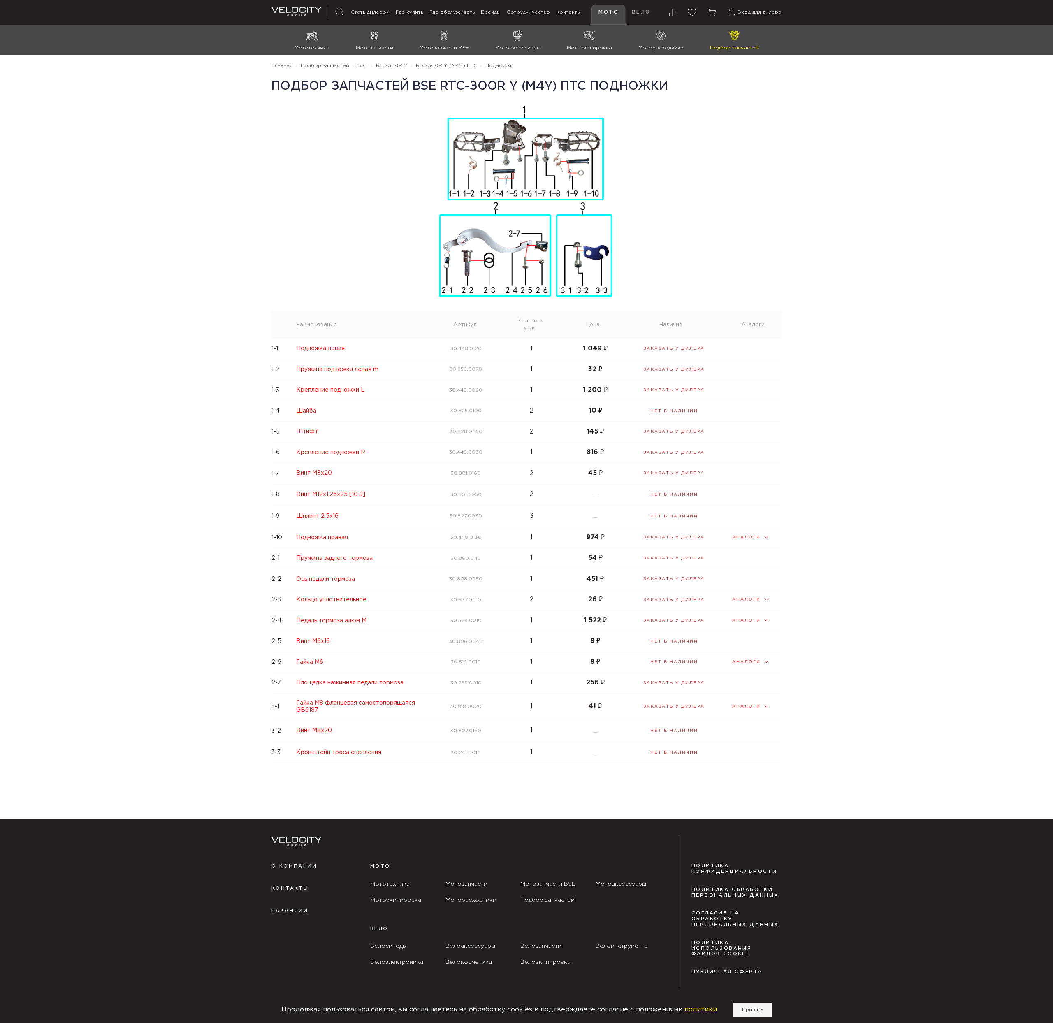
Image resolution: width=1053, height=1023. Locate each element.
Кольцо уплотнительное (331, 599)
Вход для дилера (760, 12)
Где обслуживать (452, 12)
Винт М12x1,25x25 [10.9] (330, 494)
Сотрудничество (528, 12)
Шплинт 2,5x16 (317, 516)
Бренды (491, 12)
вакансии (289, 910)
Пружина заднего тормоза (334, 558)
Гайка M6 (309, 662)
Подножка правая (322, 537)
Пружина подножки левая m (337, 369)
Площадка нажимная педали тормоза (350, 682)
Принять (752, 1009)
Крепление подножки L (330, 389)
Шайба (306, 410)
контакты (289, 888)
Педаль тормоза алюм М (331, 620)
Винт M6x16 (313, 641)
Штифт (307, 431)
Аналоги (746, 537)
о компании (294, 866)
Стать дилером (370, 12)
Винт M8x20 (314, 473)
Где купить (409, 12)
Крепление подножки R (330, 452)
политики (700, 1010)
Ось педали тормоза (325, 579)
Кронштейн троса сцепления (338, 752)
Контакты (568, 12)
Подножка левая (320, 348)
